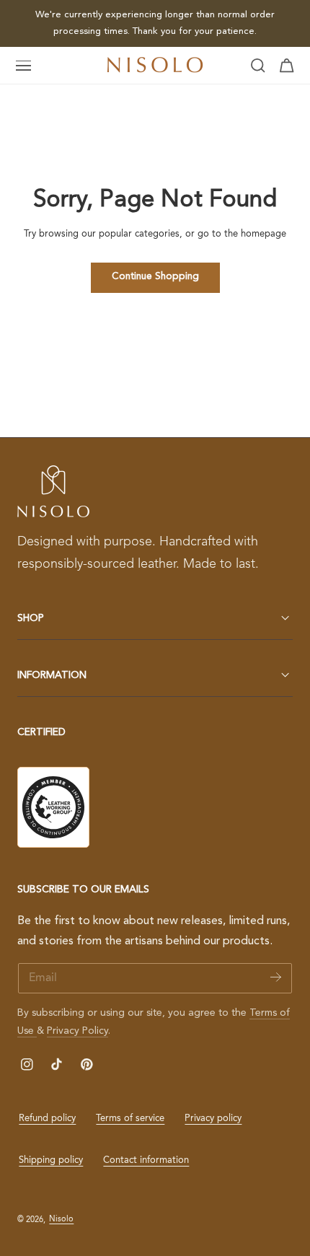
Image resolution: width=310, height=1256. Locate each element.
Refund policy (47, 1118)
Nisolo (61, 1219)
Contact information (146, 1160)
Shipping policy (51, 1160)
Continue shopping (155, 276)
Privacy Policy (77, 1031)
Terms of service (130, 1118)
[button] (24, 66)
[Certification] (53, 807)
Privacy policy (213, 1118)
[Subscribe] (276, 977)
